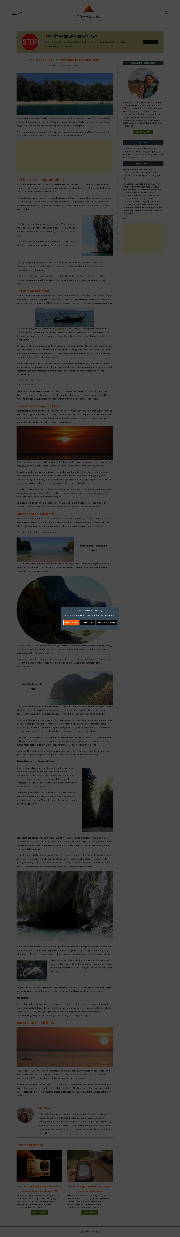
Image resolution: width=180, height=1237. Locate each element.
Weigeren (87, 622)
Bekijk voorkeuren (106, 622)
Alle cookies (71, 622)
